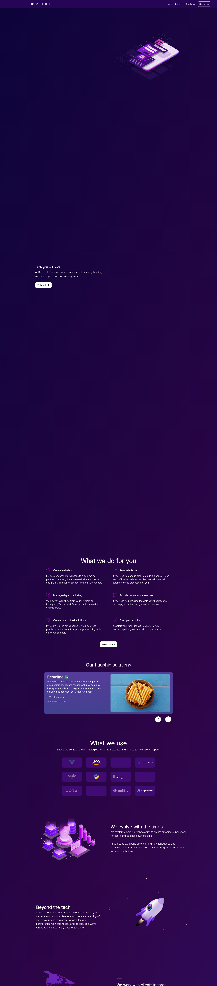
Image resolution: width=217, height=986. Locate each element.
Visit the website (56, 697)
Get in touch (108, 644)
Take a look (43, 285)
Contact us (204, 4)
